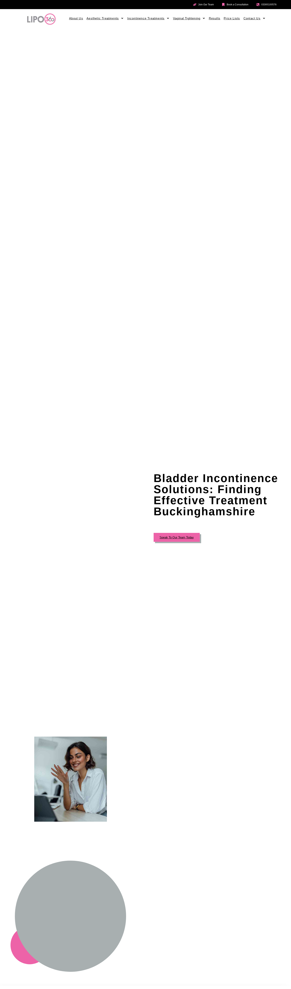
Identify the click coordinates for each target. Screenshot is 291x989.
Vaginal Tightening (187, 18)
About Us (76, 18)
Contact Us (252, 18)
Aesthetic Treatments (103, 18)
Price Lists (232, 18)
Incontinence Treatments (146, 18)
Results (214, 18)
